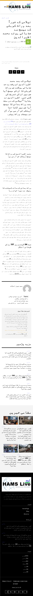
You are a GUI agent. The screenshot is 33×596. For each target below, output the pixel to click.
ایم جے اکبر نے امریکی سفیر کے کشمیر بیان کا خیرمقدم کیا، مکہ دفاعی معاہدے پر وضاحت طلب (18, 396)
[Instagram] (21, 591)
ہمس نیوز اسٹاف (11, 41)
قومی (7, 17)
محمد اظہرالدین (22, 303)
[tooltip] (28, 41)
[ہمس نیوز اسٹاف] (27, 289)
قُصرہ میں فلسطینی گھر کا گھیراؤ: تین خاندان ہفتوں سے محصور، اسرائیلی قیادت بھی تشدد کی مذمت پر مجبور (24, 434)
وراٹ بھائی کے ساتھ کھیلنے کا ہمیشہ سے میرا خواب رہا (15, 331)
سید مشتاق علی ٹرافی (21, 301)
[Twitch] (13, 591)
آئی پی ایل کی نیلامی (15, 296)
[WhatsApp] (10, 72)
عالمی (28, 351)
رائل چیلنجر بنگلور (21, 298)
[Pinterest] (14, 72)
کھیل (3, 17)
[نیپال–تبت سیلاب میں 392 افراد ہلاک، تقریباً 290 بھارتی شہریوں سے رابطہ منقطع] (24, 448)
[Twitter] (18, 72)
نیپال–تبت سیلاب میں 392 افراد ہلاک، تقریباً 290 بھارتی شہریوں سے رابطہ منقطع (16, 377)
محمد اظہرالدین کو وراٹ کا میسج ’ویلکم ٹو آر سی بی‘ (17, 327)
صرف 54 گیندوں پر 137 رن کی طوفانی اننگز (16, 335)
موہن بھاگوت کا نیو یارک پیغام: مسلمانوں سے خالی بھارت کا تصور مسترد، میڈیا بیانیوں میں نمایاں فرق (9, 434)
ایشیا (28, 374)
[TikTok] (17, 591)
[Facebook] (22, 72)
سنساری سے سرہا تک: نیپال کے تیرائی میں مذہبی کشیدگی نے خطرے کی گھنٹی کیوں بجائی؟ (17, 387)
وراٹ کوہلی (12, 303)
